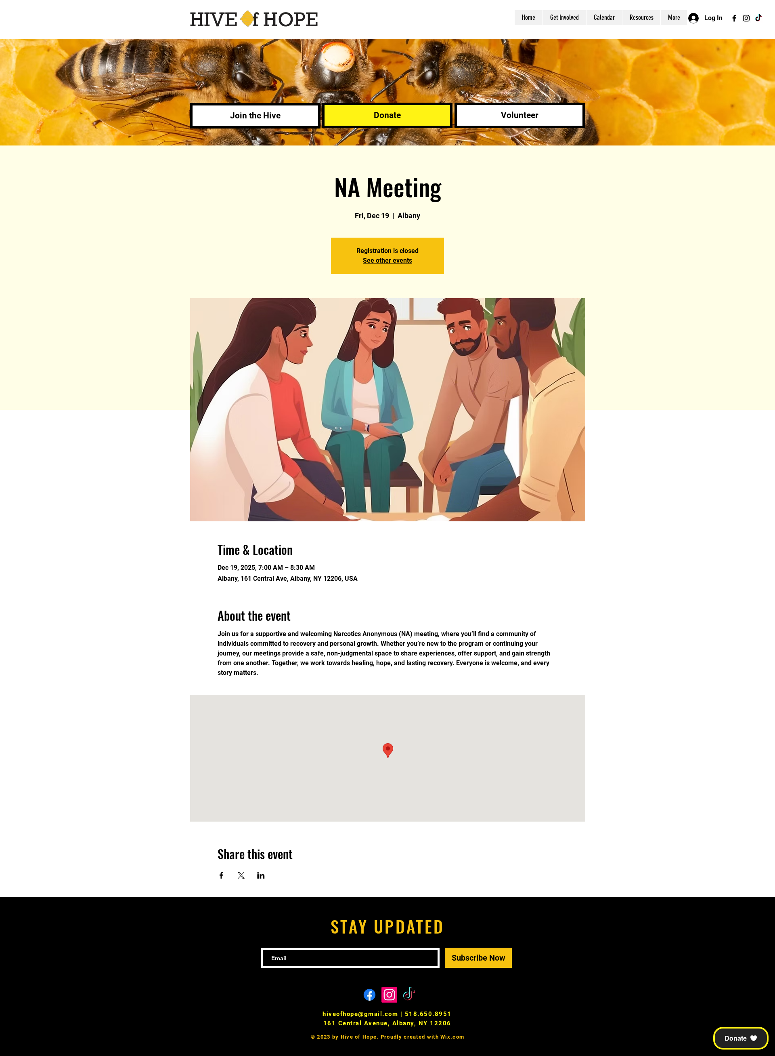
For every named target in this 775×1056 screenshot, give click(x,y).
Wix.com (452, 1037)
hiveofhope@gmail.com (360, 1014)
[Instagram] (746, 18)
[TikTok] (758, 18)
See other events (387, 260)
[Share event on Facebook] (221, 875)
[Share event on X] (241, 875)
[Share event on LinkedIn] (261, 875)
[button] (741, 1038)
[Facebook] (734, 18)
